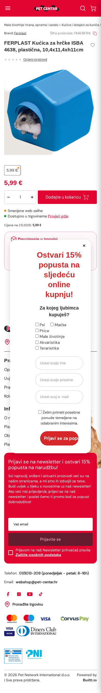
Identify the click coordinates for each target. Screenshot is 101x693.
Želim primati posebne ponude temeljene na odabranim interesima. (60, 418)
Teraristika (49, 348)
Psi (42, 324)
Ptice (44, 330)
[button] (84, 245)
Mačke (60, 324)
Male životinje (52, 336)
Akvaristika (49, 342)
